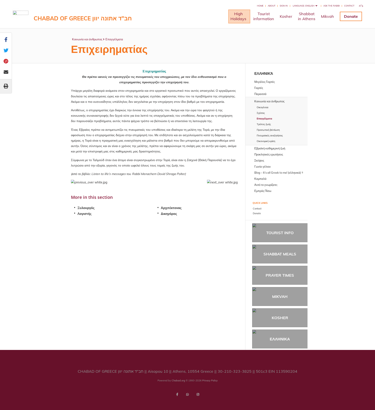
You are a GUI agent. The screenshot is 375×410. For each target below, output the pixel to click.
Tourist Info (280, 232)
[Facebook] (177, 394)
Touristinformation (263, 16)
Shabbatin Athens (306, 16)
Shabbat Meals (279, 254)
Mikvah (327, 16)
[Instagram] (198, 394)
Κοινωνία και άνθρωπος (87, 39)
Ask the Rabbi (331, 5)
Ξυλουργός (86, 208)
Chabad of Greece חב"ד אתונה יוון (83, 18)
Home (260, 5)
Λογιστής (84, 214)
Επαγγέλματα (114, 39)
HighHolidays (238, 16)
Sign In (284, 5)
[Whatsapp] (187, 394)
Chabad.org (178, 380)
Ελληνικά (263, 73)
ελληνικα (280, 338)
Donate (351, 16)
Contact (349, 5)
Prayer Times (280, 275)
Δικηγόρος (169, 214)
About (271, 5)
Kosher (286, 16)
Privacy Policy (210, 380)
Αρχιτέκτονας (171, 208)
